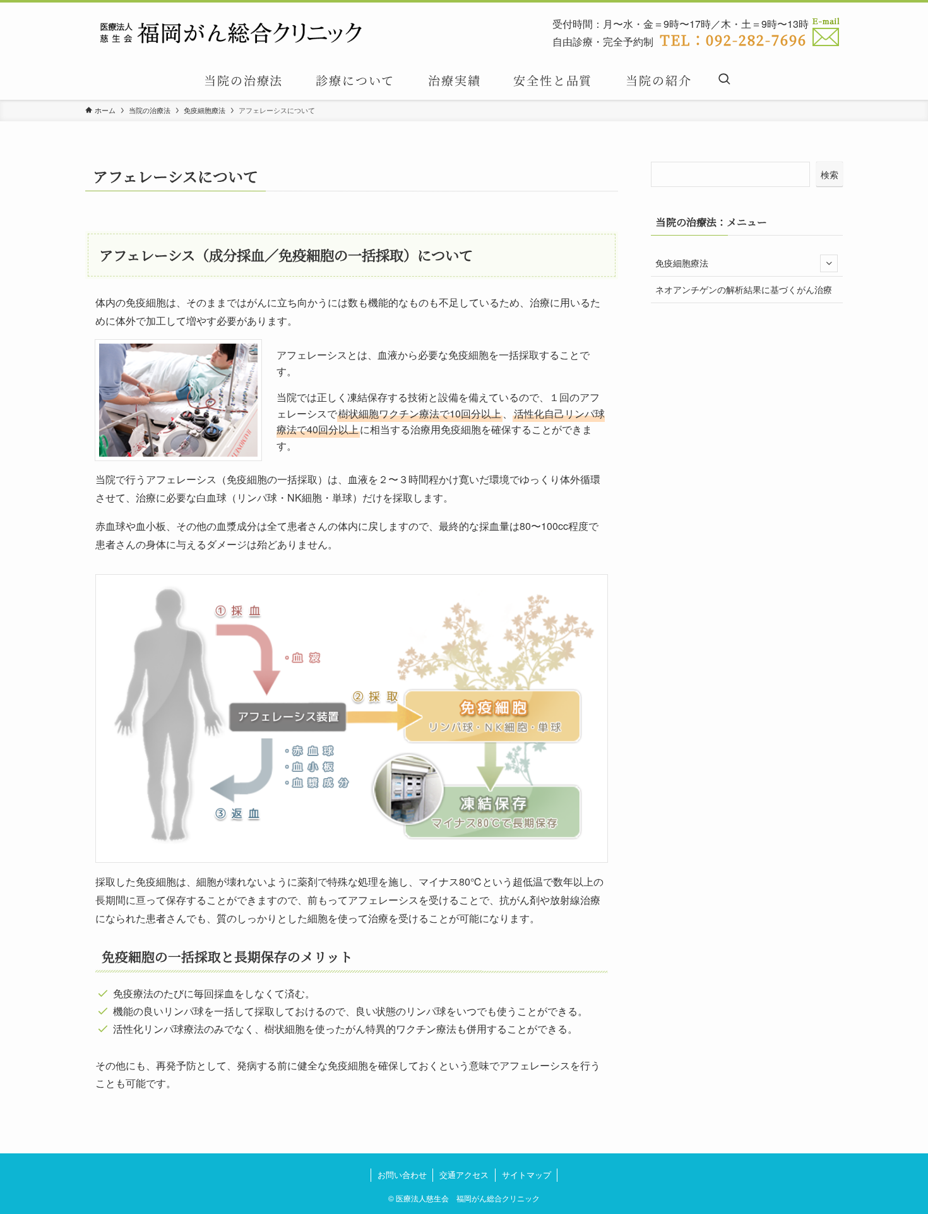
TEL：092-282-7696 (733, 39)
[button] (724, 79)
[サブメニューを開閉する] (829, 263)
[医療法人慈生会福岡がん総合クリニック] (232, 33)
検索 (829, 174)
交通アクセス (464, 1175)
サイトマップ (526, 1175)
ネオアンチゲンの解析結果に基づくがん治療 (743, 289)
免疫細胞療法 (681, 262)
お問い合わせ (402, 1175)
